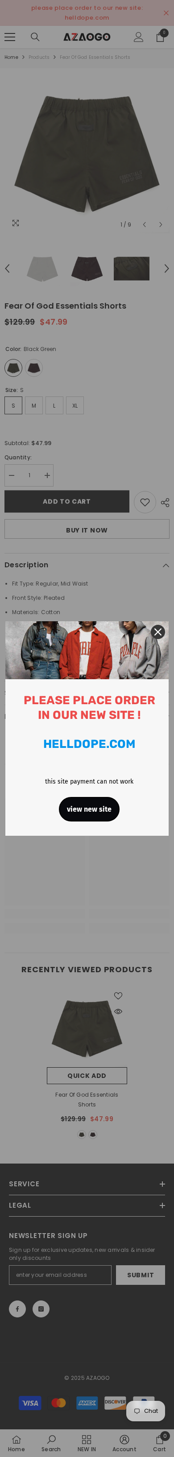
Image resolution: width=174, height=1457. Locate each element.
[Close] (158, 632)
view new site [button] (89, 809)
